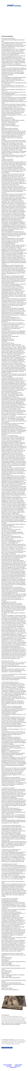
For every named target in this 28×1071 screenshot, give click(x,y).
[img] (14, 5)
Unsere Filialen (18, 1064)
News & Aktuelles (7, 1064)
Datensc (16, 1066)
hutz (19, 1066)
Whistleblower (13, 1067)
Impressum (8, 1066)
